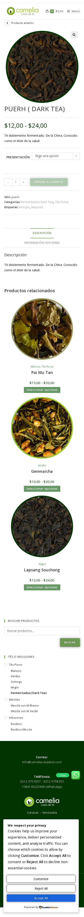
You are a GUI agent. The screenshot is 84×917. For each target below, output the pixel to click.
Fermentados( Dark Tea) (37, 202)
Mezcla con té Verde (24, 711)
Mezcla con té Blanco (25, 705)
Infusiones (16, 718)
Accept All (41, 898)
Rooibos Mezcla (21, 729)
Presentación (18, 157)
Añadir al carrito (48, 182)
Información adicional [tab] (42, 242)
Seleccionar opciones (42, 390)
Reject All (41, 888)
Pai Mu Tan (42, 372)
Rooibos (16, 724)
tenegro (24, 207)
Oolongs (16, 682)
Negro (42, 564)
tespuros (37, 207)
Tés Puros (62, 202)
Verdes (42, 465)
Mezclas (14, 699)
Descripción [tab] (42, 233)
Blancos (35, 366)
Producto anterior (22, 23)
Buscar (69, 642)
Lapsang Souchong (42, 569)
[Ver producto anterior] (7, 23)
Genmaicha (42, 471)
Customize (41, 879)
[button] (74, 34)
